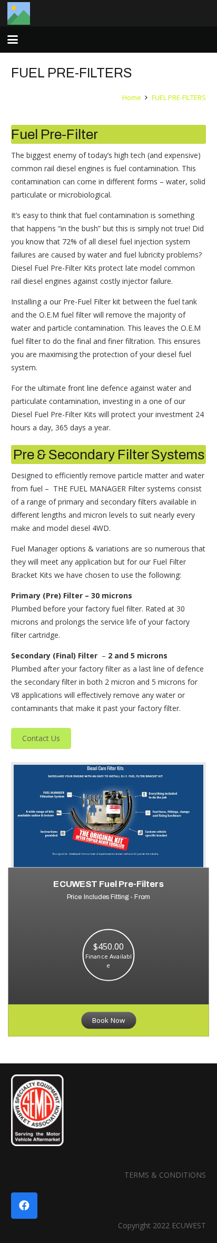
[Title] (18, 13)
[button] (13, 39)
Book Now (108, 1020)
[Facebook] (24, 1205)
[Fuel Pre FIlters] (108, 816)
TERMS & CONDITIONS (165, 1175)
